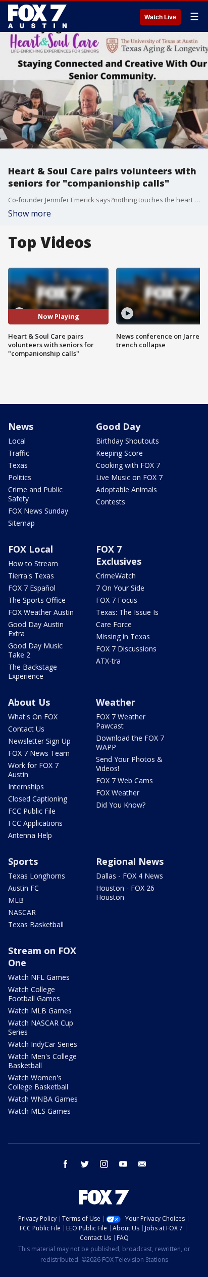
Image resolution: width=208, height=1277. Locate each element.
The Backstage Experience (32, 671)
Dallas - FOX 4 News (129, 876)
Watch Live (160, 17)
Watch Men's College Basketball (42, 1060)
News (20, 426)
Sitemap (21, 523)
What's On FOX (33, 716)
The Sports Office (37, 600)
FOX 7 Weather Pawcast (120, 721)
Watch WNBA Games (43, 1099)
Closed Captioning (37, 799)
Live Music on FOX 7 (129, 477)
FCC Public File (32, 811)
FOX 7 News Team (39, 753)
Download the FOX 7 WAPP (130, 742)
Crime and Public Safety (35, 494)
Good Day (118, 426)
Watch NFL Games (39, 977)
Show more (29, 213)
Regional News (130, 861)
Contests (110, 501)
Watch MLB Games (40, 1010)
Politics (19, 477)
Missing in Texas (123, 636)
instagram (104, 1164)
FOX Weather (117, 792)
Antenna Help (30, 835)
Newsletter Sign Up (39, 741)
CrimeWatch (116, 575)
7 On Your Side (120, 588)
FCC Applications (35, 823)
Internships (26, 786)
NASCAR (22, 912)
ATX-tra (108, 661)
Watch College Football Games (34, 993)
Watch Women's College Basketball (38, 1082)
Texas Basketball (36, 924)
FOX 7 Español (32, 588)
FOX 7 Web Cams (124, 780)
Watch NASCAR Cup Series (40, 1027)
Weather (115, 702)
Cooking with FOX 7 (128, 465)
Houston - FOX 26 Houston (125, 892)
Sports (23, 861)
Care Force (114, 624)
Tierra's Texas (31, 575)
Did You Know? (120, 805)
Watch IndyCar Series (42, 1044)
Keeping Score (119, 453)
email (142, 1164)
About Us (29, 702)
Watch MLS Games (39, 1111)
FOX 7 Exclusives (118, 555)
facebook (66, 1164)
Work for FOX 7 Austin (33, 769)
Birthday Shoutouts (127, 441)
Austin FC (23, 888)
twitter (85, 1164)
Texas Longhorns (36, 876)
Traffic (18, 453)
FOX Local (30, 549)
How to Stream (33, 563)
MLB (16, 900)
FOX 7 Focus (116, 600)
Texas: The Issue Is (127, 612)
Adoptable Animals (126, 489)
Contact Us (26, 729)
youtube (123, 1164)
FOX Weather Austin (41, 612)
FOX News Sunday (38, 511)
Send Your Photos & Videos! (129, 763)
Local (17, 441)
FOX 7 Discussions (126, 648)
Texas (18, 465)
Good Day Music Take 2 (35, 650)
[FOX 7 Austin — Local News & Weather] (37, 16)
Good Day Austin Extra (36, 628)
